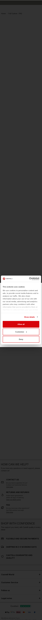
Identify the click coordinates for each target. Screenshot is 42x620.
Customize (19, 332)
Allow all (21, 324)
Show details (29, 317)
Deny (21, 339)
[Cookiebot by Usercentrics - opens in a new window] (29, 278)
